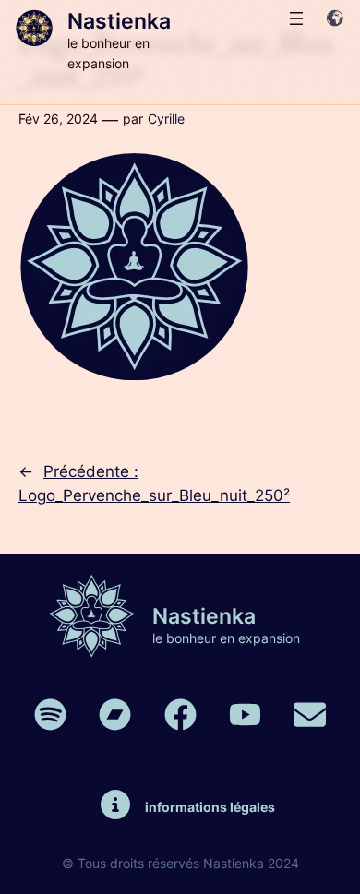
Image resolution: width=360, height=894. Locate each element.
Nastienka (119, 20)
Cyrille (166, 118)
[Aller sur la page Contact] (310, 714)
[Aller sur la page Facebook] (180, 714)
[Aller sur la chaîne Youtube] (245, 714)
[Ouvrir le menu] (296, 18)
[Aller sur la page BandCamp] (115, 714)
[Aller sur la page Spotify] (50, 714)
